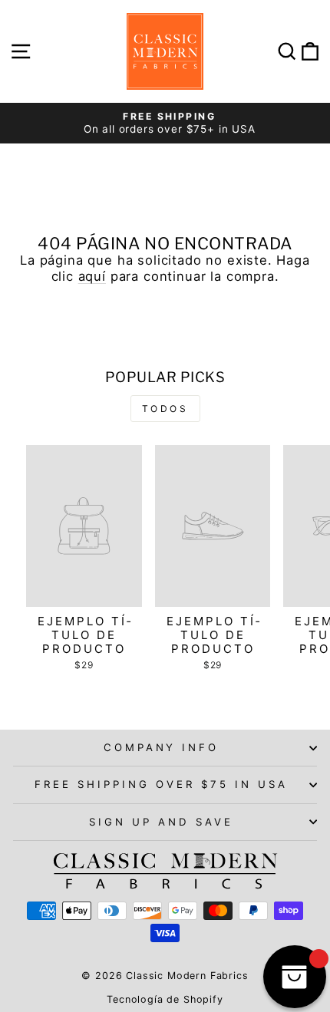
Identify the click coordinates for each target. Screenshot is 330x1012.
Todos (165, 408)
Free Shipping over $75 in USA (161, 784)
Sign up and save (161, 822)
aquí (92, 276)
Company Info (161, 747)
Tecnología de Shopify (165, 999)
